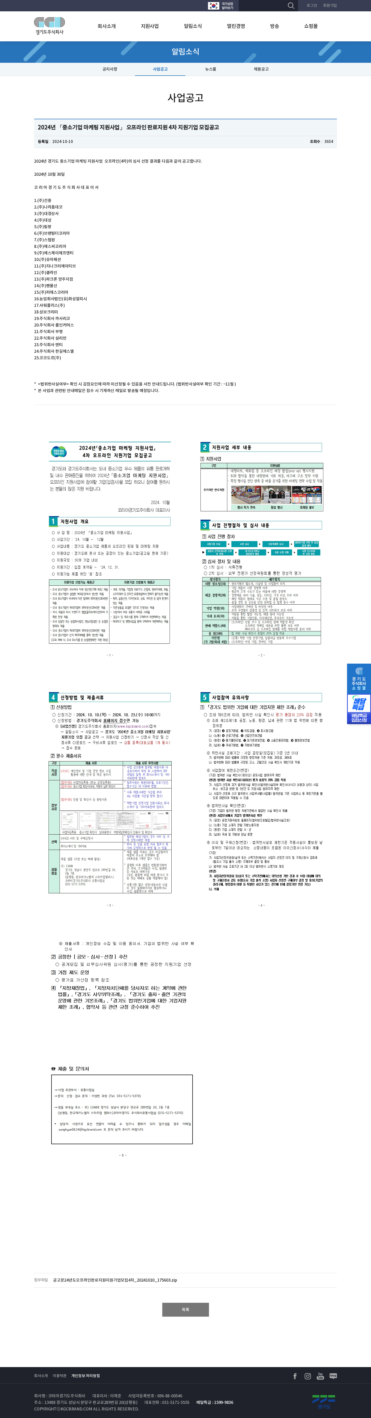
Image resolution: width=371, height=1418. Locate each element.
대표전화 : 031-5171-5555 (166, 1402)
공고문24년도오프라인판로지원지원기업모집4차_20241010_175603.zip (115, 1280)
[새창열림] (220, 5)
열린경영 (236, 26)
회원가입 (330, 6)
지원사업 (150, 26)
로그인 (312, 6)
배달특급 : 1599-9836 (214, 1402)
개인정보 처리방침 (85, 1376)
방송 (274, 26)
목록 (185, 1310)
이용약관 (60, 1376)
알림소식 (193, 26)
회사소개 (107, 26)
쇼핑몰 (310, 26)
